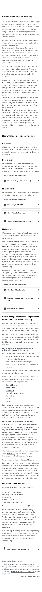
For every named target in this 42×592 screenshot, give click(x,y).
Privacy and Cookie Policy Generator (14, 567)
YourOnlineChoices (26, 427)
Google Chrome (11, 385)
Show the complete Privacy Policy (30, 576)
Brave (8, 398)
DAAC (27, 432)
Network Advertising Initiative (19, 430)
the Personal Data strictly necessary (22, 571)
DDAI (4, 435)
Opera (8, 401)
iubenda (22, 569)
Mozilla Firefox (11, 388)
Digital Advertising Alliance (11, 432)
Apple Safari (10, 390)
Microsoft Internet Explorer (15, 393)
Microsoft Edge (11, 396)
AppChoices (11, 453)
